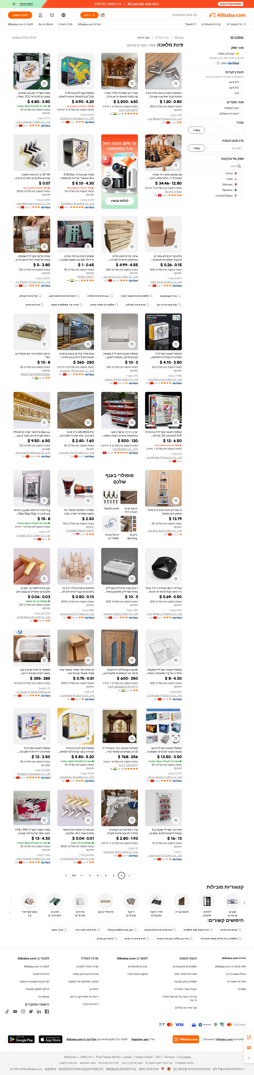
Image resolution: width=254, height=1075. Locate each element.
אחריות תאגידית (236, 981)
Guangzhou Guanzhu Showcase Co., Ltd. (75, 370)
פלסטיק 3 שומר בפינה (102, 304)
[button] (102, 15)
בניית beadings (168, 296)
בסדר (196, 130)
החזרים (94, 989)
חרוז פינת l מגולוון (135, 304)
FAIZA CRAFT (85, 276)
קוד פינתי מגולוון (28, 296)
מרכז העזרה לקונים (87, 966)
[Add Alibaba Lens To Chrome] (186, 1039)
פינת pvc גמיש (105, 938)
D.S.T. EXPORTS (128, 110)
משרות (242, 989)
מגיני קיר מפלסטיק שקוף (65, 304)
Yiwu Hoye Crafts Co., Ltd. (166, 281)
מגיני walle (57, 929)
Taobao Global (143, 1057)
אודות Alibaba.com (234, 958)
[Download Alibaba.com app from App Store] (51, 1039)
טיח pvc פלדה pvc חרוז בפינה (173, 938)
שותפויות (43, 996)
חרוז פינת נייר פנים (135, 938)
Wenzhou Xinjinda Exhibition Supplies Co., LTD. (75, 118)
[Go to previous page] (129, 875)
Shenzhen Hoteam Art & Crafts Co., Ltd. (119, 379)
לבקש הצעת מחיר (137, 974)
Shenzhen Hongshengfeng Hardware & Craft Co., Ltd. (31, 617)
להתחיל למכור (41, 974)
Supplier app (140, 1039)
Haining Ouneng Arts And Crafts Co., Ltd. (75, 452)
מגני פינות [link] (143, 37)
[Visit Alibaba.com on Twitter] (31, 1011)
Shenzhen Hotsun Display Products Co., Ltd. (163, 695)
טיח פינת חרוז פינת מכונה (158, 929)
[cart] (51, 15)
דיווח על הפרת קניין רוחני (84, 996)
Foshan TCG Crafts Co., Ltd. (33, 535)
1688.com (86, 1057)
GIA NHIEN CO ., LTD (125, 449)
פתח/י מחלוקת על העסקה (83, 981)
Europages (184, 1057)
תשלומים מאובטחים (185, 966)
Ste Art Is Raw (173, 191)
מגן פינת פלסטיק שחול (120, 929)
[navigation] (216, 457)
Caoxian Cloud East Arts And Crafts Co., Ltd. (163, 530)
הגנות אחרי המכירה (185, 989)
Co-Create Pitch (236, 974)
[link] (249, 1037)
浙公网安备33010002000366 (191, 1069)
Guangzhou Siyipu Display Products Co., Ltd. (163, 457)
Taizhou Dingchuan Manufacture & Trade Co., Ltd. (75, 613)
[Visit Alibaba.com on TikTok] (7, 1011)
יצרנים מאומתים (138, 966)
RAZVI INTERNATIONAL (35, 374)
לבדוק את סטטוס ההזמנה (34, 981)
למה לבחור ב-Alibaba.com (230, 966)
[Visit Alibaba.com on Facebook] (46, 1011)
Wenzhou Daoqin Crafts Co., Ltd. (31, 121)
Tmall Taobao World (107, 1057)
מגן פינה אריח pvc (167, 304)
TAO (158, 1057)
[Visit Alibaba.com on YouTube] (15, 1011)
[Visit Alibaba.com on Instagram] (23, 1011)
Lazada (127, 1057)
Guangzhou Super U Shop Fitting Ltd (31, 691)
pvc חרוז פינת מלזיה (98, 296)
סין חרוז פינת (33, 304)
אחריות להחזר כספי (185, 974)
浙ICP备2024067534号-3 (228, 1069)
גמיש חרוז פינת (228, 929)
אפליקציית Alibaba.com (81, 1039)
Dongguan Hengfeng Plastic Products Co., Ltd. (31, 281)
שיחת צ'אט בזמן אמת (85, 974)
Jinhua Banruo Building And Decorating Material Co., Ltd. (31, 452)
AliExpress (70, 1057)
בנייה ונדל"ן (161, 37)
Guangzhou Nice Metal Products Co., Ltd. (163, 118)
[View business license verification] (163, 1069)
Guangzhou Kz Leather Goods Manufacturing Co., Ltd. (31, 203)
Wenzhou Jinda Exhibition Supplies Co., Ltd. (75, 203)
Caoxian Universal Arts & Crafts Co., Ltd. (119, 276)
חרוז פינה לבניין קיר (85, 929)
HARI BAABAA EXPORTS (123, 686)
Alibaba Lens (224, 1039)
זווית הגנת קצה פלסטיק (196, 929)
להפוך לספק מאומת (37, 989)
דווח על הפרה (90, 1004)
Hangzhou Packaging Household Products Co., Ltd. (75, 695)
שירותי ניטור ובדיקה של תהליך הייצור (179, 998)
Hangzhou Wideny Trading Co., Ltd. (163, 613)
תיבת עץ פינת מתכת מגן (62, 296)
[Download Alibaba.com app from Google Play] (21, 1039)
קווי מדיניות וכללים (186, 1007)
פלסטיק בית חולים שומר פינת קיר (218, 938)
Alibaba (178, 37)
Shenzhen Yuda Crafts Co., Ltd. (119, 613)
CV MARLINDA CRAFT (80, 530)
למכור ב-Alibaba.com (36, 966)
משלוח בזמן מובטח (185, 981)
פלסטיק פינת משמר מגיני (135, 296)
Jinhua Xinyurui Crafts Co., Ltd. (163, 379)
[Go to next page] (65, 875)
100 (74, 875)
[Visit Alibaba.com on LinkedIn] (39, 1011)
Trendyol (169, 1057)
